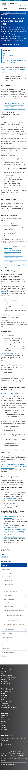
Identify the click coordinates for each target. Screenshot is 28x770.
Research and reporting (7, 637)
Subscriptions (5, 705)
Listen (5, 44)
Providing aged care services (9, 576)
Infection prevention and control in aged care (15, 616)
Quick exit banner (6, 701)
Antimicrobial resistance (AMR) (9, 393)
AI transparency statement (8, 677)
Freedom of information (7, 679)
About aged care (6, 569)
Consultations (5, 719)
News (3, 644)
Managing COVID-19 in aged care (13, 620)
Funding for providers (9, 599)
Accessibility (4, 693)
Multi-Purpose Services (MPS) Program (14, 109)
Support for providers (9, 629)
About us (3, 671)
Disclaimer (4, 697)
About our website (6, 691)
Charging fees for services (10, 602)
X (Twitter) (4, 725)
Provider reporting (8, 595)
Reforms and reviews (7, 633)
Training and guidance (9, 606)
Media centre (4, 715)
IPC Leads (6, 53)
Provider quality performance (10, 591)
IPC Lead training (8, 55)
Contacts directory (6, 683)
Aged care (5, 556)
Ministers (3, 673)
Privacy (3, 699)
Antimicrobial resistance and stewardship (14, 60)
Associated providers (8, 588)
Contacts (4, 660)
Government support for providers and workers (15, 625)
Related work (5, 648)
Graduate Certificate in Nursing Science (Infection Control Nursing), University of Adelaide (15, 265)
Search (23, 8)
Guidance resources (9, 525)
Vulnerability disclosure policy (9, 707)
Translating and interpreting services (11, 641)
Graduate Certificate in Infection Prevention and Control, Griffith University (13, 252)
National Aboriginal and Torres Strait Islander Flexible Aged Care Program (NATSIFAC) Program (14, 104)
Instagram (4, 729)
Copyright (4, 695)
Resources (4, 656)
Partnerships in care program (12, 498)
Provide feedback (8, 744)
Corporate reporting (6, 675)
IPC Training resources (9, 62)
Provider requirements (9, 584)
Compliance (6, 58)
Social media (4, 703)
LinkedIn (3, 723)
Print (11, 44)
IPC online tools (8, 506)
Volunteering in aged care (8, 573)
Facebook (4, 721)
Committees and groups (8, 652)
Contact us (4, 681)
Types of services (8, 580)
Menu (6, 8)
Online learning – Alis (9, 492)
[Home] (14, 3)
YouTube (3, 727)
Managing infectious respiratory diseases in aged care (13, 13)
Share (17, 44)
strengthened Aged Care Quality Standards (13, 69)
